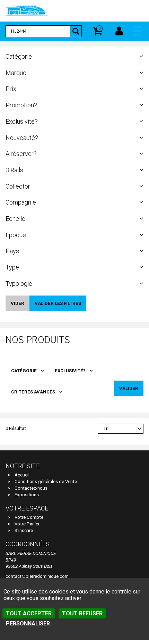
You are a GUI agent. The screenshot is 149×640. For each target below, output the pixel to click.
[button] (137, 31)
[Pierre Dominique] (26, 10)
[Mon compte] (119, 31)
